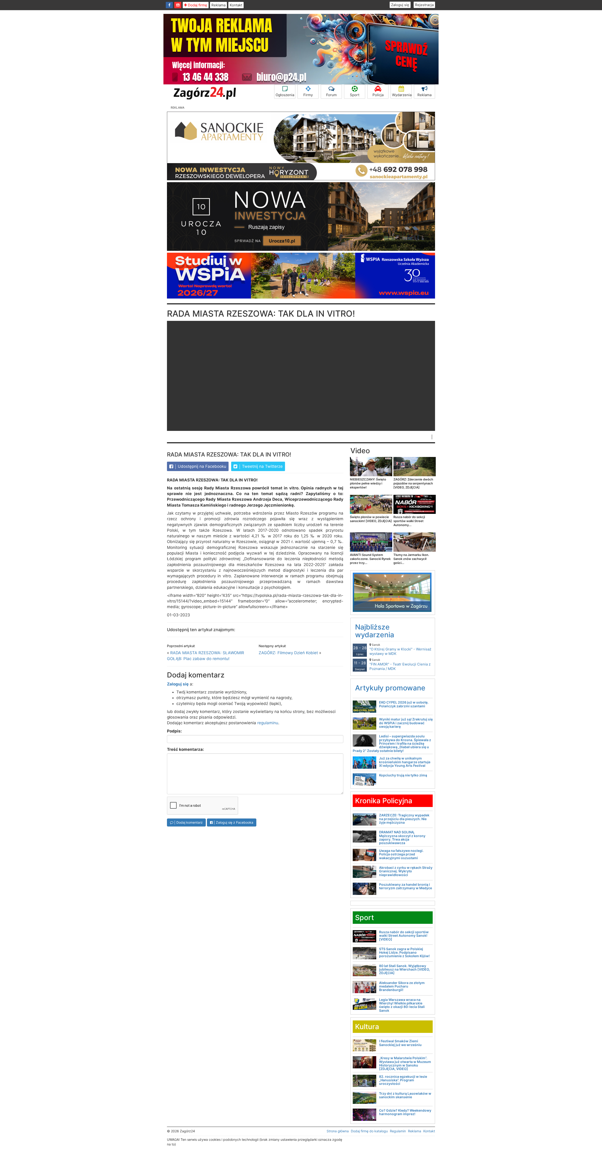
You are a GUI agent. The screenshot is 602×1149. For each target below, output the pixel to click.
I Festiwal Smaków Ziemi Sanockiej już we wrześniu (400, 1043)
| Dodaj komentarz (188, 822)
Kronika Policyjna (383, 800)
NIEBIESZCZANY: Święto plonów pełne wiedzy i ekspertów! (368, 483)
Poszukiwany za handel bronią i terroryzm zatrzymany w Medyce (405, 886)
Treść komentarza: (185, 749)
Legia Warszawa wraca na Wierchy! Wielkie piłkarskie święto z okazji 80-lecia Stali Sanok (402, 1005)
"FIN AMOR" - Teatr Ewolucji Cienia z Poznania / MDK (400, 664)
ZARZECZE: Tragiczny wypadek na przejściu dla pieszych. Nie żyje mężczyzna (404, 818)
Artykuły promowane (390, 688)
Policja (378, 95)
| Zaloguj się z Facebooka (233, 822)
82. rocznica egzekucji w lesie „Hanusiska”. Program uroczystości (403, 1080)
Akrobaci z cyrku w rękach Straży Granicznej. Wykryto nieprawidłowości (405, 871)
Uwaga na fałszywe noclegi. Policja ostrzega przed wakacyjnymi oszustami (401, 854)
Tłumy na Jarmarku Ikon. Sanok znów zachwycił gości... (411, 559)
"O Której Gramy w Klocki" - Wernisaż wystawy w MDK (400, 649)
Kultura (367, 1026)
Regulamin (398, 1131)
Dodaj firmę (197, 5)
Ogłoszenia (285, 95)
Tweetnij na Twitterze (262, 466)
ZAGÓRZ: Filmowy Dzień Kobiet (288, 652)
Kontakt (236, 5)
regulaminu (267, 722)
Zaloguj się (400, 5)
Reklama (218, 5)
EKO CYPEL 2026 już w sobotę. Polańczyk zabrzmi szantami (403, 704)
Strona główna (338, 1131)
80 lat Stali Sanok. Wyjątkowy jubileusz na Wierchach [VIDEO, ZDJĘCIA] (404, 969)
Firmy (308, 95)
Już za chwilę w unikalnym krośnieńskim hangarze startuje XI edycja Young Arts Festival (404, 761)
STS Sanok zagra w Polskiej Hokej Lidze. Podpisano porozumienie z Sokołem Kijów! (404, 952)
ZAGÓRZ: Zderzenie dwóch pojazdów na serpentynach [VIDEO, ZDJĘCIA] (413, 483)
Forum (331, 95)
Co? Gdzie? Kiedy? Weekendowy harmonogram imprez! (405, 1112)
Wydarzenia (402, 95)
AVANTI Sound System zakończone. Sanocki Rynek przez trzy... (370, 559)
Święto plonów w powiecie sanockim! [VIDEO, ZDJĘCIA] (371, 519)
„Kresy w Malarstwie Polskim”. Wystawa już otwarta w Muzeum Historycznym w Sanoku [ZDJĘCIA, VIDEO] (405, 1063)
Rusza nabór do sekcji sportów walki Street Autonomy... (409, 521)
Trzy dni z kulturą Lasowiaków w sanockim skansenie (405, 1095)
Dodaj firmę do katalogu (369, 1131)
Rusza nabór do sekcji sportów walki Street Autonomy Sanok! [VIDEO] (404, 935)
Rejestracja (424, 5)
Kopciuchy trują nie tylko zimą (403, 775)
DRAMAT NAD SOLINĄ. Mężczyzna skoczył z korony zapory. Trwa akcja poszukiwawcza (402, 837)
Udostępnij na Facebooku (201, 466)
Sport (354, 95)
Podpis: (174, 731)
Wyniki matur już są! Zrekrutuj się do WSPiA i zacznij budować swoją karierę (406, 722)
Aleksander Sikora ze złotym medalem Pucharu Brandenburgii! (402, 986)
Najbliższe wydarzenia (374, 631)
